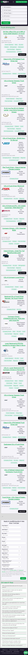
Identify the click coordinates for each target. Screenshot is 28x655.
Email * (3, 541)
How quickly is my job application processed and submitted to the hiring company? (13, 611)
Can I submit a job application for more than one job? (13, 603)
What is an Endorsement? (8, 635)
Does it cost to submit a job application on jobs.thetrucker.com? (12, 599)
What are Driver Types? (8, 630)
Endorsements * (6, 565)
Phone (3, 537)
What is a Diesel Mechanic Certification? (12, 645)
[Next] (3, 516)
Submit (23, 578)
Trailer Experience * (7, 561)
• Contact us (8, 651)
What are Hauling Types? (8, 633)
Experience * (5, 549)
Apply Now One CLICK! (21, 1)
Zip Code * (4, 533)
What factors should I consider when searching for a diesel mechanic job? (11, 641)
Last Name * (5, 529)
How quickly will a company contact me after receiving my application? (13, 616)
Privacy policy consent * (8, 568)
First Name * (5, 525)
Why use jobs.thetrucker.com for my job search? (12, 586)
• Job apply (16, 651)
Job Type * (4, 545)
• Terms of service (13, 649)
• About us (4, 649)
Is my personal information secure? (11, 638)
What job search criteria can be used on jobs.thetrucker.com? (12, 590)
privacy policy (13, 570)
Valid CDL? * (5, 553)
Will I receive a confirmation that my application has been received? (11, 607)
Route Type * (5, 557)
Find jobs (5, 22)
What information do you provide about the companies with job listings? (13, 624)
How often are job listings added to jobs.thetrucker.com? (11, 595)
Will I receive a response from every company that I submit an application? (13, 620)
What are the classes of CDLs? (9, 627)
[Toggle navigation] (13, 1)
